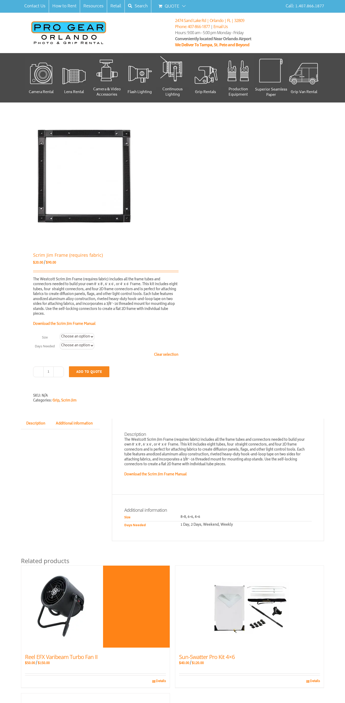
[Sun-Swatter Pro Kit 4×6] (249, 607)
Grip (56, 401)
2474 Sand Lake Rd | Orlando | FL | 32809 (209, 20)
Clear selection (166, 355)
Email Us (220, 26)
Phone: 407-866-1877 (192, 26)
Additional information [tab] (74, 424)
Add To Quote (89, 371)
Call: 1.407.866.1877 (305, 6)
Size (45, 337)
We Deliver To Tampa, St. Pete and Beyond (213, 45)
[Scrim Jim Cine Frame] (93, 176)
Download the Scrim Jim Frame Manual (64, 324)
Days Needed (45, 346)
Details (161, 681)
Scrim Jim (69, 401)
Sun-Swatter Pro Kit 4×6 (207, 657)
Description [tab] (35, 424)
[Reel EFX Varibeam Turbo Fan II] (95, 607)
